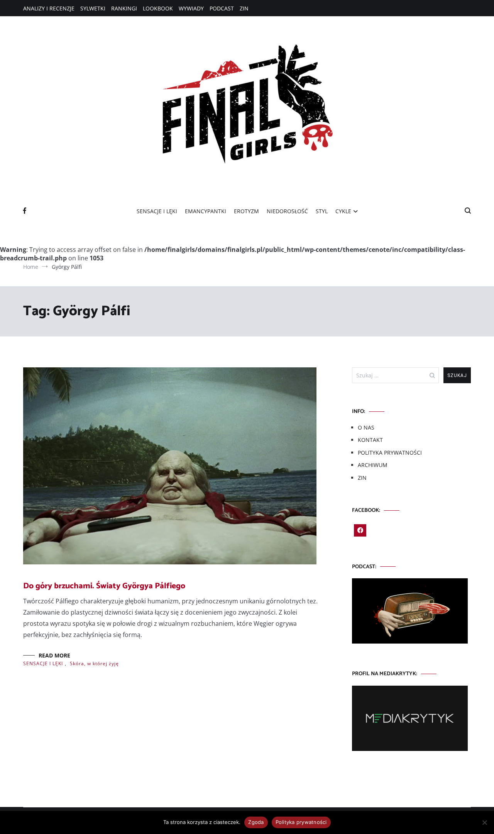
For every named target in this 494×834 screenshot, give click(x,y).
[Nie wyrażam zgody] (484, 822)
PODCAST (222, 8)
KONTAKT (370, 439)
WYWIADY (191, 8)
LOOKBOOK (158, 8)
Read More (54, 655)
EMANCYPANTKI (205, 211)
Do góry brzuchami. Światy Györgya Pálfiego (104, 586)
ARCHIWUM (372, 465)
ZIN (244, 8)
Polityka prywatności (301, 822)
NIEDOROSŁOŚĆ (287, 211)
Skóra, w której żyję (94, 663)
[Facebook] (360, 530)
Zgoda (256, 822)
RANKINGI (124, 8)
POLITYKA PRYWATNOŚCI (390, 452)
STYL (322, 211)
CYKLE (343, 211)
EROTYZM (246, 211)
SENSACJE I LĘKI (157, 211)
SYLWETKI (92, 8)
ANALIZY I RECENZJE (48, 8)
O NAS (366, 427)
